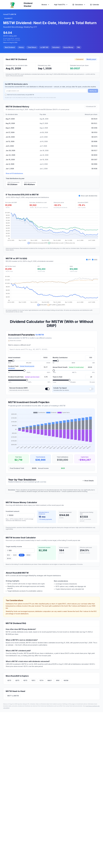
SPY (89, 259)
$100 (8, 555)
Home (5, 14)
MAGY (50, 680)
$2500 (9, 558)
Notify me (93, 91)
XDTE (9, 680)
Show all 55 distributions (14, 173)
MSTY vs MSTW (13, 696)
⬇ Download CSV (91, 106)
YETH (41, 680)
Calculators (79, 4)
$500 (21, 555)
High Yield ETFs (59, 4)
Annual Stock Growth (68, 367)
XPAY (58, 680)
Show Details (89, 480)
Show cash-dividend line (89, 196)
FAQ (78, 47)
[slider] (13, 361)
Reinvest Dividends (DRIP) (18, 388)
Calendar (96, 4)
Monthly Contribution (60, 357)
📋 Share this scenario (14, 340)
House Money (68, 47)
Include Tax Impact (60, 388)
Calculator (55, 47)
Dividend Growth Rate (23, 377)
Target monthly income (14, 546)
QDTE (17, 680)
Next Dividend (10, 47)
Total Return (32, 47)
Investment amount (12, 511)
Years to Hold (57, 377)
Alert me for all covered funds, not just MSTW (20, 94)
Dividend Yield (21, 367)
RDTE (25, 680)
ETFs (9, 14)
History (21, 47)
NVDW (66, 680)
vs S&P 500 (44, 47)
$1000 (28, 555)
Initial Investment (14, 357)
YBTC (33, 680)
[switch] (47, 389)
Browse (44, 4)
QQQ (95, 259)
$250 (15, 555)
